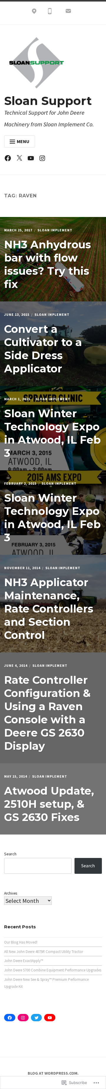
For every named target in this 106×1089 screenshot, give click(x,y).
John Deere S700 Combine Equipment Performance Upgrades (52, 970)
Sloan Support (48, 101)
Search (10, 853)
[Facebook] (9, 159)
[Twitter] (21, 159)
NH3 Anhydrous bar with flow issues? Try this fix (47, 264)
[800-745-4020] (49, 12)
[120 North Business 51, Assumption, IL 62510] (34, 12)
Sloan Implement (54, 230)
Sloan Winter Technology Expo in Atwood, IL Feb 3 (52, 433)
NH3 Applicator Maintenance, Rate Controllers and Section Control (48, 609)
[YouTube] (32, 159)
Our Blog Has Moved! (20, 942)
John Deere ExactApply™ (23, 960)
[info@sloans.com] (68, 12)
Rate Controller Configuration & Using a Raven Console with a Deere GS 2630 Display (47, 713)
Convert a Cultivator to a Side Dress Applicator (43, 349)
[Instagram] (44, 159)
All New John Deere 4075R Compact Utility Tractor (43, 951)
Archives (10, 893)
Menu (23, 141)
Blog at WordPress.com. (53, 1073)
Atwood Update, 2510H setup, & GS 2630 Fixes (49, 804)
